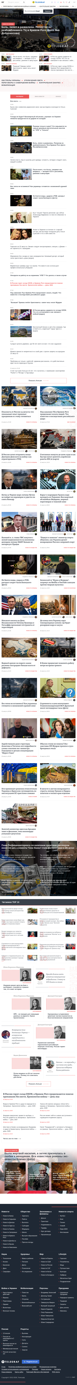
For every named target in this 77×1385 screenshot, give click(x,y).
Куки (37, 11)
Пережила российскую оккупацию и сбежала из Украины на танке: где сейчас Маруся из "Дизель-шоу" (52, 946)
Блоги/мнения (27, 982)
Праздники (64, 1288)
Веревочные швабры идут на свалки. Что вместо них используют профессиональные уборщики (34, 267)
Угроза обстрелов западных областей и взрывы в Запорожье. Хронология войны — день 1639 (56, 1106)
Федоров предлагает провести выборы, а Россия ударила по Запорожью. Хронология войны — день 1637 (19, 1118)
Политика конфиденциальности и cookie (22, 1367)
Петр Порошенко (47, 1312)
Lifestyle (62, 1254)
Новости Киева (8, 1216)
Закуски (24, 1350)
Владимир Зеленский (48, 1292)
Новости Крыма (8, 1244)
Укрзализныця (46, 1234)
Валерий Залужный (48, 1306)
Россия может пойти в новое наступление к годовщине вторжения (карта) (56, 1116)
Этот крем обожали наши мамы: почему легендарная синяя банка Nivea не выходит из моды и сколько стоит (15, 1176)
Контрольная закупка (47, 6)
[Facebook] (52, 2)
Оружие (5, 1304)
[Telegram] (58, 2)
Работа (24, 1219)
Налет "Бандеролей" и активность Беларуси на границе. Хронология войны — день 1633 (56, 1128)
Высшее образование (29, 1235)
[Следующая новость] (74, 1170)
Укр (74, 2)
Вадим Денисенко (20, 1055)
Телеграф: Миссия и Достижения (37, 1372)
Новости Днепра (8, 1222)
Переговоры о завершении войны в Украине (19, 6)
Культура (63, 1271)
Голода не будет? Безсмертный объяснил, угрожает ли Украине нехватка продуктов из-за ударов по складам (35, 117)
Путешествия (64, 1268)
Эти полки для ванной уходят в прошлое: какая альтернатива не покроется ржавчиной (51, 958)
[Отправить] (24, 2)
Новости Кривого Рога (9, 1236)
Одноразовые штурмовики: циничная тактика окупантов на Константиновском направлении (60, 1016)
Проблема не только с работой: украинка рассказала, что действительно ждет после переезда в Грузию (37, 362)
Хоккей (62, 1226)
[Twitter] (63, 2)
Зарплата (25, 1216)
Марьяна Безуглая (47, 1319)
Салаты (24, 1346)
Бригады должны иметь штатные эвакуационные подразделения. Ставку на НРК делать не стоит (55, 978)
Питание (25, 1262)
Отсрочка (25, 1299)
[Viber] (55, 2)
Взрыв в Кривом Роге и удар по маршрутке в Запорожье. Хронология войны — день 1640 (19, 1105)
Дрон (4, 1268)
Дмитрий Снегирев (55, 996)
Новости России (46, 1265)
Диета (24, 1265)
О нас (3, 1367)
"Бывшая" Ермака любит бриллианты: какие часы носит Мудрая (24, 68)
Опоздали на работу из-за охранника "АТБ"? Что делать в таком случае (38, 275)
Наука (4, 1254)
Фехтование (64, 1232)
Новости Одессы (9, 1226)
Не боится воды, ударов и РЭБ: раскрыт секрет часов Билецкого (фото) (49, 197)
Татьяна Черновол (40, 982)
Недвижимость (46, 1225)
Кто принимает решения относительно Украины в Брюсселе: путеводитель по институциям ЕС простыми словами (19, 791)
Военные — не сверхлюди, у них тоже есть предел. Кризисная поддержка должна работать (65, 1066)
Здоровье (25, 1254)
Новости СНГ (45, 1268)
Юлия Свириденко (47, 1322)
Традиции (63, 1301)
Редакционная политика (48, 1367)
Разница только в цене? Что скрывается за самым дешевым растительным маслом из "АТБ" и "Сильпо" (49, 128)
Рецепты (25, 1329)
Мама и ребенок (27, 1258)
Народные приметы (67, 1297)
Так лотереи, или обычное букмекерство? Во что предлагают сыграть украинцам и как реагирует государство (56, 857)
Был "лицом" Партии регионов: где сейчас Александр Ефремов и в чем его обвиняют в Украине (49, 215)
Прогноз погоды (27, 1242)
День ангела (64, 1307)
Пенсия (5, 1329)
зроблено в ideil (70, 1377)
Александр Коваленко (6, 1041)
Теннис (62, 1222)
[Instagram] (66, 2)
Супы (24, 1340)
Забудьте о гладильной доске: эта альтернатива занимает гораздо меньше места (13, 958)
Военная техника (9, 1311)
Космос (5, 1262)
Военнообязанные (28, 1302)
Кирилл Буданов (46, 1309)
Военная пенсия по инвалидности (9, 1344)
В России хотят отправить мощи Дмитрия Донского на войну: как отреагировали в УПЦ (17, 456)
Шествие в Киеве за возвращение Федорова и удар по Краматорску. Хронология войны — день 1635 (19, 1129)
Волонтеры (7, 1307)
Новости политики (69, 588)
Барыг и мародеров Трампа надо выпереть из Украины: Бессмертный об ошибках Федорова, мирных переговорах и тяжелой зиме (56, 498)
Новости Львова (8, 1229)
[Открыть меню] (2, 2)
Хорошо (47, 11)
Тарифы (44, 1228)
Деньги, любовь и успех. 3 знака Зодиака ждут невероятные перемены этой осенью (62, 1176)
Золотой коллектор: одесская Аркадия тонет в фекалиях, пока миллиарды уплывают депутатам (19, 831)
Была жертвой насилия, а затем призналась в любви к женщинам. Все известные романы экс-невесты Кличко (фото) (36, 1156)
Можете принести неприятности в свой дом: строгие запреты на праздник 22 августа (37, 352)
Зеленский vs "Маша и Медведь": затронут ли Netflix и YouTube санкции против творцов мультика (57, 582)
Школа (24, 1232)
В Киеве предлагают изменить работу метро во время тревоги (57, 664)
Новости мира (48, 54)
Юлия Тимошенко (47, 1315)
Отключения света (33, 80)
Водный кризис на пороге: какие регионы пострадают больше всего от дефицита (18, 665)
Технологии (7, 1258)
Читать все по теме (9, 892)
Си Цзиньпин (45, 1299)
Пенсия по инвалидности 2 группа (8, 1338)
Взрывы (6, 1297)
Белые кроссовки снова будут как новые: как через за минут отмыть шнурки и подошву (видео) (13, 922)
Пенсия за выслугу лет (9, 1353)
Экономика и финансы (45, 1213)
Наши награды (46, 1369)
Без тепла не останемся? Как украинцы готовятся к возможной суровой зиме (38, 187)
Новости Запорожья (10, 1232)
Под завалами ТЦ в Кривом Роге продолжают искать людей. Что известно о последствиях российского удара (35, 294)
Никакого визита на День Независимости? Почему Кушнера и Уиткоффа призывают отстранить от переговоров (18, 623)
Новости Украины (11, 63)
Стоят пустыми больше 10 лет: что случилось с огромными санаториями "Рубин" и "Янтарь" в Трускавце (37, 372)
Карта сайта (19, 1372)
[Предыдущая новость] (2, 1170)
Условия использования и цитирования (15, 1369)
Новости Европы (47, 1258)
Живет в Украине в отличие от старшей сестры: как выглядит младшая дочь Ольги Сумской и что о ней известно (49, 231)
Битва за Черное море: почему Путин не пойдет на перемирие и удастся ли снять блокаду (18, 497)
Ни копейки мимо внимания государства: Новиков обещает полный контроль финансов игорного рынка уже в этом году (18, 857)
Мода (62, 1265)
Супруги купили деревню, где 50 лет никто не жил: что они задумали (35, 344)
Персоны (44, 1288)
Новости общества (31, 547)
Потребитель (64, 1262)
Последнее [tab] (19, 96)
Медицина (25, 1229)
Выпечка (25, 1333)
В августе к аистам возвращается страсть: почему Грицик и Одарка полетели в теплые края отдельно (55, 791)
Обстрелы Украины (11, 80)
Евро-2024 (64, 1229)
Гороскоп (63, 1258)
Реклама (35, 1369)
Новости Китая (46, 1271)
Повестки (25, 1292)
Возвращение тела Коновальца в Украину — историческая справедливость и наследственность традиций (21, 1036)
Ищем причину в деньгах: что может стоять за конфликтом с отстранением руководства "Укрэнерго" (19, 882)
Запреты (63, 1304)
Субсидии (25, 1226)
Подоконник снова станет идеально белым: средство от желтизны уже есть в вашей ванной (52, 910)
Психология (26, 1268)
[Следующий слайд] (75, 6)
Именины (63, 1311)
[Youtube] (61, 2)
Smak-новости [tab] (39, 96)
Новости (5, 1212)
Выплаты (25, 1222)
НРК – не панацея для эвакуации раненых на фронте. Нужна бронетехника (26, 1016)
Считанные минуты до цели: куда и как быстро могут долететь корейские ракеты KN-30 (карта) (57, 456)
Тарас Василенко (50, 1071)
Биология (6, 1265)
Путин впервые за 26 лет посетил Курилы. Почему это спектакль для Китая (27, 1075)
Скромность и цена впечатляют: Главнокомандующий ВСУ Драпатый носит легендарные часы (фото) (57, 705)
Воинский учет (27, 1306)
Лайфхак (63, 1275)
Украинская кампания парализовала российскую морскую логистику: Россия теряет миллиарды (51, 1045)
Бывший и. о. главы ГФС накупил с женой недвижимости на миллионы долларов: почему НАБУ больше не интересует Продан (18, 541)
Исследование (27, 1271)
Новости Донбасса (9, 1241)
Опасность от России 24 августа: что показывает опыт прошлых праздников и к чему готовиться (18, 414)
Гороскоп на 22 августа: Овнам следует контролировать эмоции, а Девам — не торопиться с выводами (38, 247)
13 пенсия (6, 1333)
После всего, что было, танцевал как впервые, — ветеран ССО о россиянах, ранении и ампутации (25, 58)
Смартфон (6, 1271)
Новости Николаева (10, 1247)
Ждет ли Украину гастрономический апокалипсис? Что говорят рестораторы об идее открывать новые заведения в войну (57, 882)
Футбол (62, 1216)
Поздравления (65, 1281)
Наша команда (7, 1372)
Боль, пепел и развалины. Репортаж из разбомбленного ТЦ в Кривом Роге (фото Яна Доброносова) (31, 30)
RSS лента (56, 1372)
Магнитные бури (66, 1278)
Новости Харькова (9, 1219)
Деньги (43, 1218)
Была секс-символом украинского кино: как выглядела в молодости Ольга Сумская (37, 108)
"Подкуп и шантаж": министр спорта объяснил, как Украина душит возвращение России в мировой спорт (57, 539)
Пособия (25, 1239)
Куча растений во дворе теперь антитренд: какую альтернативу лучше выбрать (13, 910)
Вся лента (14, 101)
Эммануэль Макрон (48, 1302)
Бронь (24, 1296)
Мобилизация (8, 85)
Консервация (26, 1336)
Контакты (57, 1369)
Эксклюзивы (64, 6)
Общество (25, 1212)
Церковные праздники (64, 1293)
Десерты (25, 1343)
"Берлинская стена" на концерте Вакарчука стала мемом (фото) (38, 1176)
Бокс (61, 1219)
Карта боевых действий (8, 1293)
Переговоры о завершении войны (18, 83)
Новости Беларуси (47, 1275)
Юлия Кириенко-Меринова (13, 967)
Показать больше (35, 380)
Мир (41, 1254)
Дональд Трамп (46, 1296)
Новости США (46, 1262)
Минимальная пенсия (10, 1348)
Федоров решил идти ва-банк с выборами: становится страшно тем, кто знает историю (15, 987)
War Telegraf (10, 54)
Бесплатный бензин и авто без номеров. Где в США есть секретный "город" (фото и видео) (49, 329)
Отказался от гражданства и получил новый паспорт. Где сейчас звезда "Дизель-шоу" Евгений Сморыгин (52, 922)
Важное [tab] (58, 96)
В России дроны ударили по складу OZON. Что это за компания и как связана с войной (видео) (63, 58)
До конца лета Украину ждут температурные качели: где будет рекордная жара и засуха (55, 622)
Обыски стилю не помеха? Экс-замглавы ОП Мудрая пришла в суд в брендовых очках (56, 746)
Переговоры (7, 1301)
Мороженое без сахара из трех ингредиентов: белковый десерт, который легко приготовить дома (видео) (37, 257)
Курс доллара (46, 1231)
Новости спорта (66, 1212)
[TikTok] (69, 2)
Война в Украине (9, 1288)
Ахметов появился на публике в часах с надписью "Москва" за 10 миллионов (50, 934)
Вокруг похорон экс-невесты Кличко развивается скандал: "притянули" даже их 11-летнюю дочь (12, 934)
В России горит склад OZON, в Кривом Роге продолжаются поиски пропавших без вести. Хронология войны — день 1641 (62, 68)
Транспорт (44, 1221)
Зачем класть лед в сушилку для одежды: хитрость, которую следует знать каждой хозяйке (38, 161)
